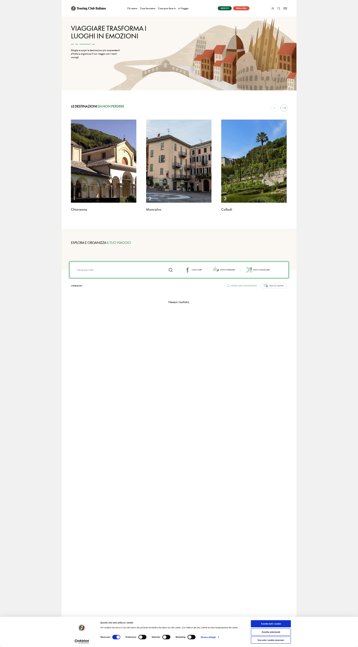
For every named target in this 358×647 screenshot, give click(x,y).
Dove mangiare (261, 270)
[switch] (142, 637)
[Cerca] (278, 8)
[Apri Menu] (285, 8)
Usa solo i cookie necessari (271, 640)
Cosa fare (197, 270)
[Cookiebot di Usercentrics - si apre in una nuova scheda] (82, 641)
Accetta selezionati (271, 632)
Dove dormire (227, 270)
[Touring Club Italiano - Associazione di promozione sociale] (88, 8)
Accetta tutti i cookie (271, 624)
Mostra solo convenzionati (244, 286)
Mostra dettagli (208, 637)
